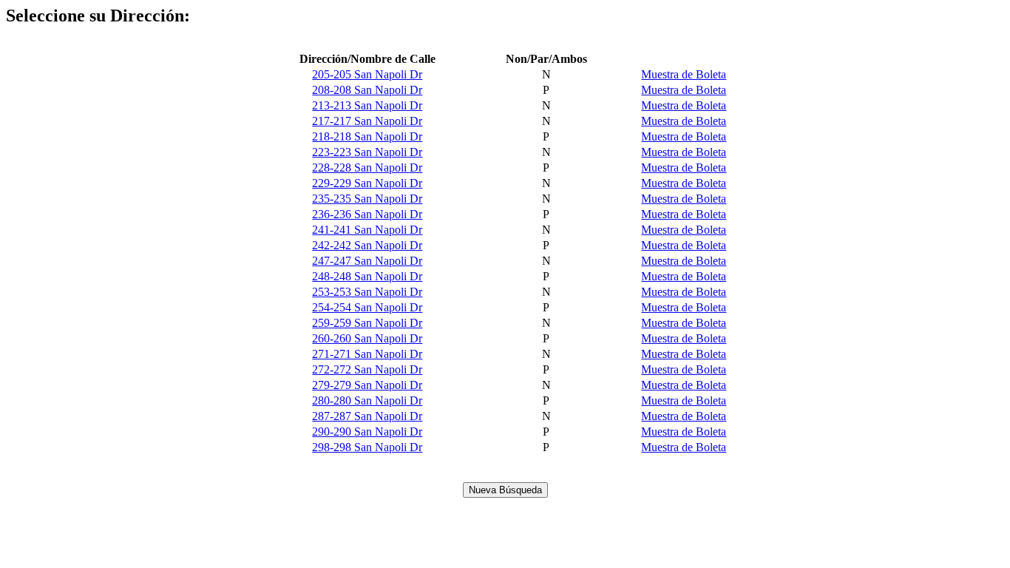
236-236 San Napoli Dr (367, 214)
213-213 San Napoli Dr (367, 105)
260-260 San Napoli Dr (367, 338)
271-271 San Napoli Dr (367, 354)
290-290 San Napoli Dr (367, 431)
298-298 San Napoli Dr (367, 447)
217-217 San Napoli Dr (367, 121)
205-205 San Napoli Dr (367, 74)
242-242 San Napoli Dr (367, 245)
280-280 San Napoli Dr (367, 400)
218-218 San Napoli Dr (367, 136)
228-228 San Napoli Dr (367, 167)
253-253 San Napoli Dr (367, 291)
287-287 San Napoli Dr (367, 416)
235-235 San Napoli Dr (367, 198)
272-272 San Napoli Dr (367, 369)
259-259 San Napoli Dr (367, 323)
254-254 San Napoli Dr (367, 307)
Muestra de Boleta (683, 74)
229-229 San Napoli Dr (367, 183)
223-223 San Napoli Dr (367, 152)
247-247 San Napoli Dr (367, 260)
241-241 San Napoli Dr (367, 229)
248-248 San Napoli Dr (367, 276)
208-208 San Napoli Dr (367, 90)
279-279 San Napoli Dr (367, 385)
